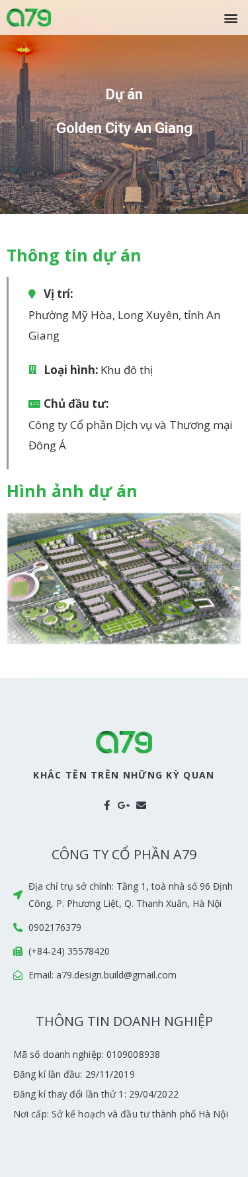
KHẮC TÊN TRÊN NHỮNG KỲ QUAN (123, 775)
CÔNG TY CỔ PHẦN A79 (124, 854)
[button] (230, 17)
